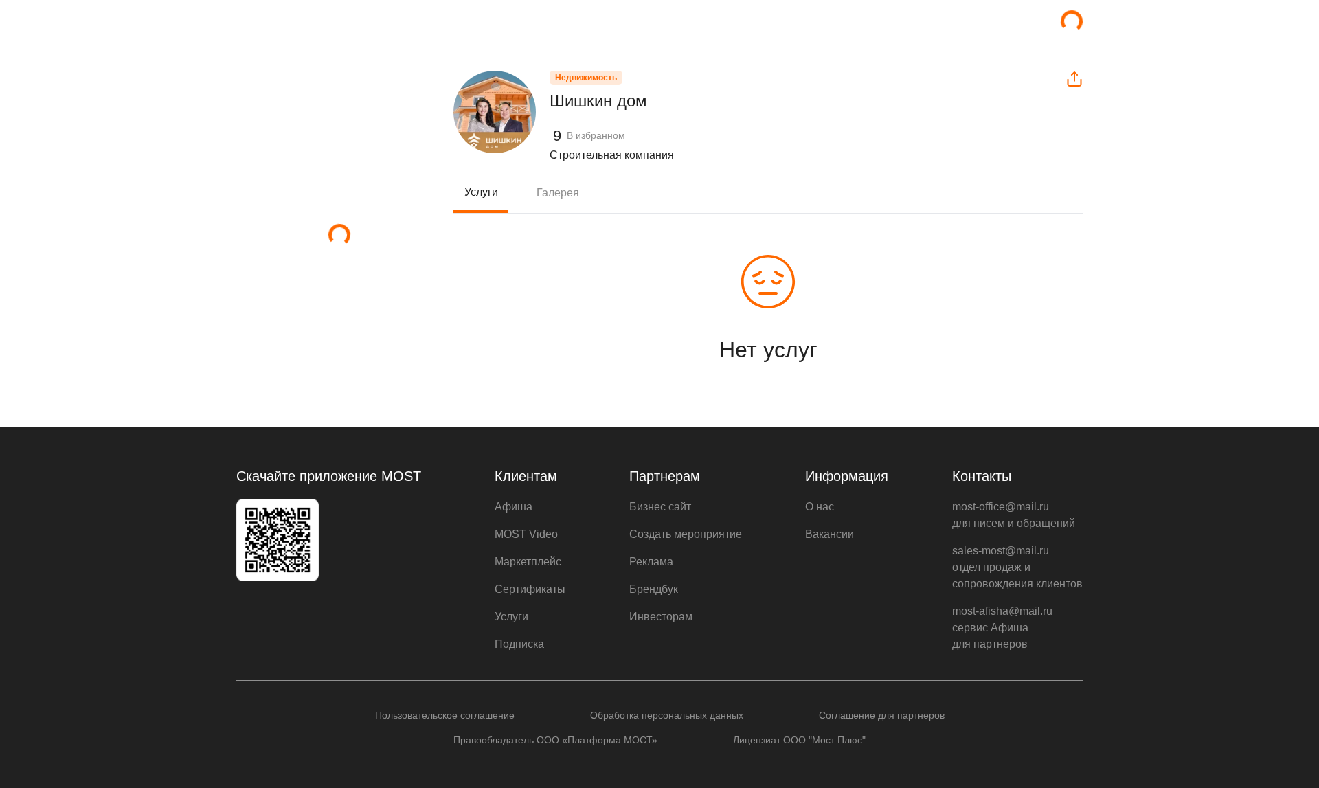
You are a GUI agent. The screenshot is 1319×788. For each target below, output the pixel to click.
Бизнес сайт (660, 507)
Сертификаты (530, 589)
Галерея (558, 193)
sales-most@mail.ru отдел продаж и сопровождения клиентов (1017, 567)
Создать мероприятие (685, 534)
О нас (819, 507)
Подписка (519, 644)
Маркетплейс (528, 561)
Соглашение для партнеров (882, 715)
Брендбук (653, 589)
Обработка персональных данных (666, 715)
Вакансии (829, 534)
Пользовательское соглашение (445, 715)
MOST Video (526, 534)
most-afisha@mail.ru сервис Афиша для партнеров (1002, 627)
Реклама (651, 561)
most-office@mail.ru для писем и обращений (1013, 515)
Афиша (513, 507)
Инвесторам (660, 616)
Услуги (481, 192)
